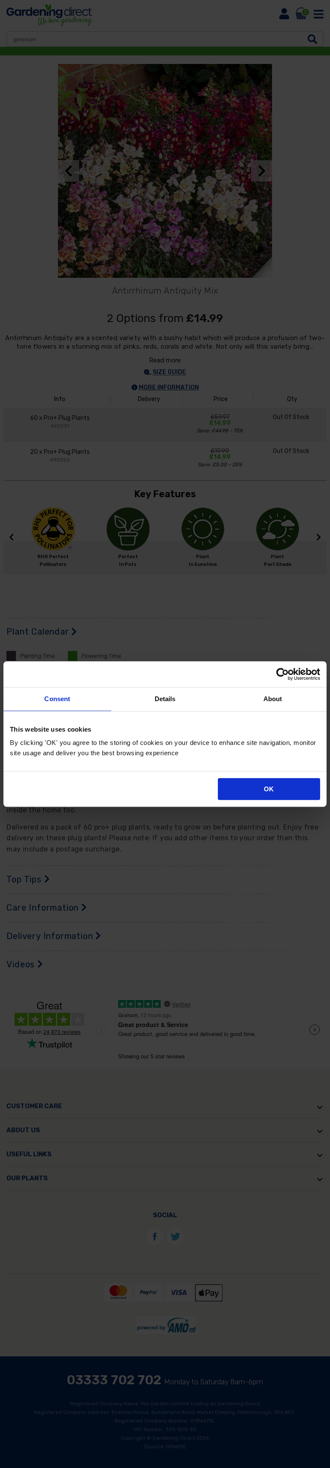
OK (269, 789)
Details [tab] (165, 698)
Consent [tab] (57, 698)
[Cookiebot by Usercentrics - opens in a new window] (282, 674)
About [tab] (272, 698)
